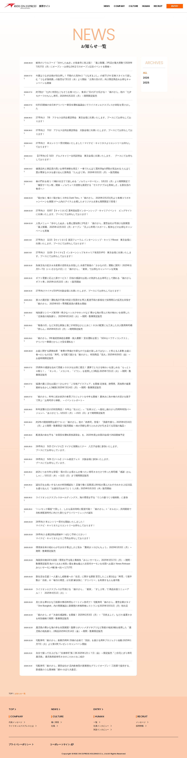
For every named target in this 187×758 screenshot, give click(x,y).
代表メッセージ (15, 722)
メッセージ (141, 722)
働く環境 (55, 722)
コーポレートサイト (60, 744)
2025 (146, 82)
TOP (11, 694)
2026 (146, 77)
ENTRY (174, 6)
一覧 (95, 722)
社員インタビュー (101, 726)
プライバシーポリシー (20, 744)
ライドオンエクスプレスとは (21, 726)
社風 (53, 726)
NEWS (107, 6)
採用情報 (140, 726)
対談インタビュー (101, 729)
